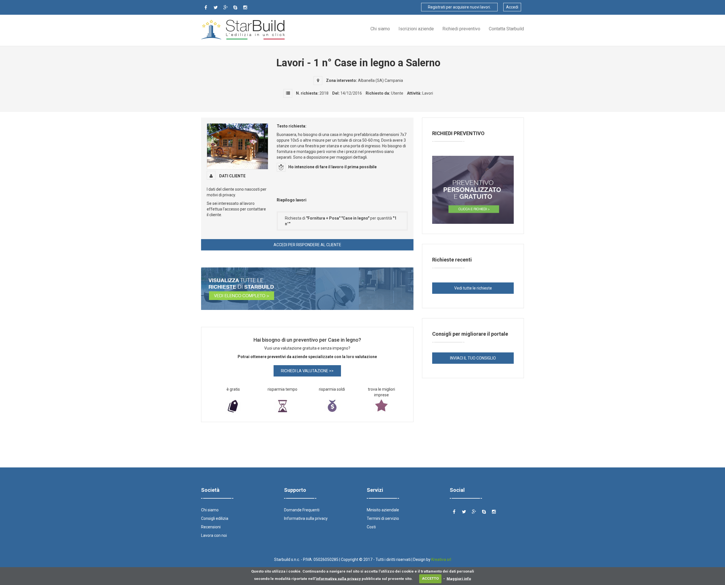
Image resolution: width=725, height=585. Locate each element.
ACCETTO (430, 578)
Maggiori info (459, 578)
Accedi (512, 7)
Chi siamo (380, 28)
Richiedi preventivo (461, 28)
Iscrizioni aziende (416, 28)
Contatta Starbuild (506, 28)
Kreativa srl (441, 559)
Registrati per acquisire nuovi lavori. (459, 7)
